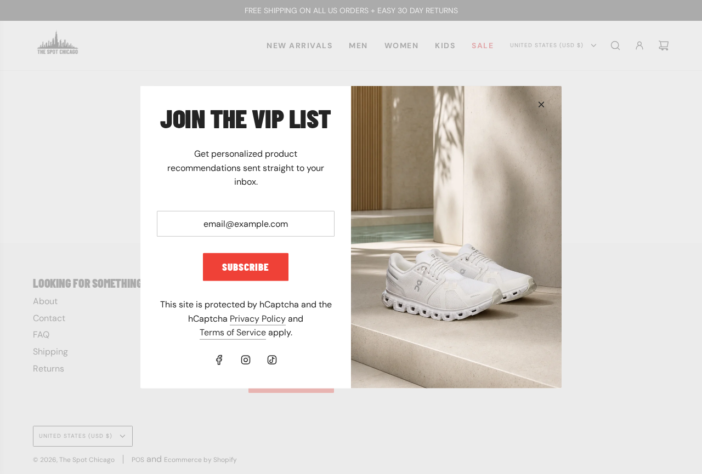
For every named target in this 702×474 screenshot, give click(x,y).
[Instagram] (246, 360)
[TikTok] (272, 360)
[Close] (541, 104)
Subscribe (245, 266)
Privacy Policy (258, 318)
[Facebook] (219, 360)
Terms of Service (233, 332)
